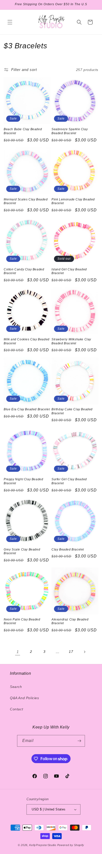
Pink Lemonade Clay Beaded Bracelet (73, 201)
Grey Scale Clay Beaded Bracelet (22, 551)
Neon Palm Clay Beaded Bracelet (22, 621)
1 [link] (18, 652)
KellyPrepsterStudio (42, 845)
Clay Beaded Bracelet (67, 549)
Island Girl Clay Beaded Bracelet (69, 271)
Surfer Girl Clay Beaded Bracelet (69, 481)
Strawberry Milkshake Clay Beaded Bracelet (71, 341)
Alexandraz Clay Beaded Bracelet (69, 621)
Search (16, 687)
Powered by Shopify (70, 845)
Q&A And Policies (24, 698)
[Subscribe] (79, 741)
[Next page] (84, 651)
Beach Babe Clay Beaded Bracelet (23, 131)
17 (71, 652)
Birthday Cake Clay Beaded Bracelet (72, 411)
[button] (9, 22)
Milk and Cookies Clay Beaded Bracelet (27, 341)
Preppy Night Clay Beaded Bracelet (23, 481)
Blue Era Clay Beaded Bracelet (27, 409)
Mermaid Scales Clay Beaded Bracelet (26, 201)
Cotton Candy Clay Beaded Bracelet (24, 271)
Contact (16, 709)
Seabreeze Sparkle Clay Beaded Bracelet (69, 131)
